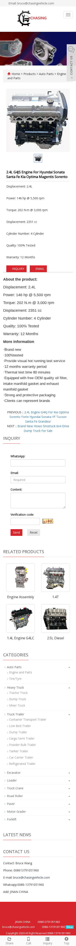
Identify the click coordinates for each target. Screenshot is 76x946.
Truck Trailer (15, 714)
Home (16, 74)
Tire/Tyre (15, 679)
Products (30, 74)
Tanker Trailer (18, 751)
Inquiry (47, 943)
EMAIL (39, 269)
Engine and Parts (20, 672)
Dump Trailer (18, 732)
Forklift (11, 819)
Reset (34, 532)
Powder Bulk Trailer (22, 745)
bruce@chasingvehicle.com (31, 877)
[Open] (71, 63)
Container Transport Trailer (27, 719)
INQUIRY (17, 269)
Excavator (13, 773)
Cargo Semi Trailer (21, 738)
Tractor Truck (18, 693)
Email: (15, 473)
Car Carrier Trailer (21, 757)
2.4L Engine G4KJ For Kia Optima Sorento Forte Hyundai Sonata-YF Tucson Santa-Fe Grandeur (39, 416)
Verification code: (22, 514)
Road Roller (15, 796)
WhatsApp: (18, 456)
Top (66, 943)
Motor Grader (16, 812)
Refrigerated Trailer (22, 764)
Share (10, 943)
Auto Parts (46, 74)
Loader (12, 780)
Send (16, 532)
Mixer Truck (17, 705)
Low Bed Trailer (20, 726)
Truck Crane (15, 788)
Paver (11, 804)
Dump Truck (17, 699)
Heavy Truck (15, 687)
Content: (16, 489)
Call (28, 943)
